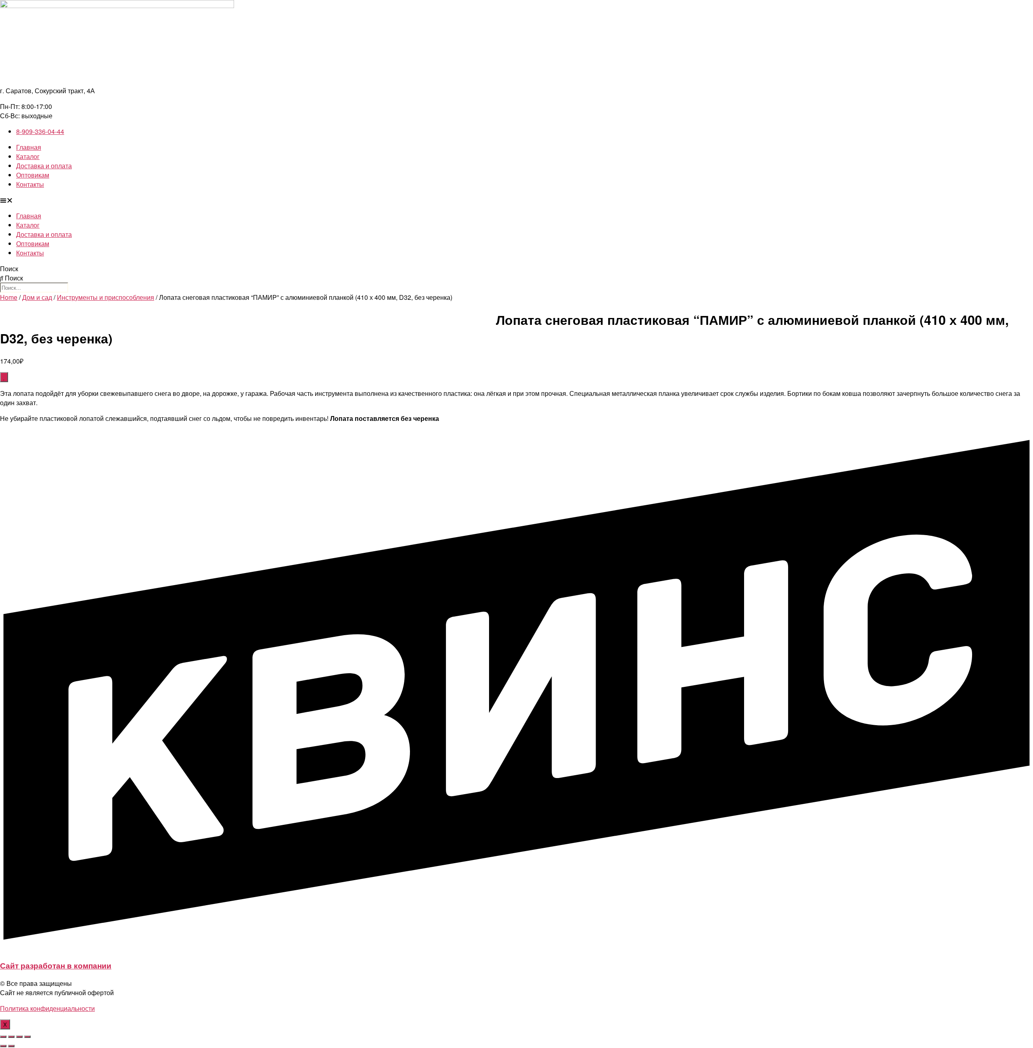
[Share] (11, 1036)
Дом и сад (37, 297)
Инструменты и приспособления (105, 297)
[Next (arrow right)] (11, 1046)
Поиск (9, 268)
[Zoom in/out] (27, 1036)
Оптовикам (32, 175)
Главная (28, 147)
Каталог (28, 156)
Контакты (30, 184)
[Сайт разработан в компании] (516, 947)
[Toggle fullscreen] (19, 1036)
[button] (516, 200)
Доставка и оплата (44, 165)
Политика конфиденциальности (47, 1008)
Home (8, 297)
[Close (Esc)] (3, 1036)
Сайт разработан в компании (55, 965)
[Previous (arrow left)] (3, 1046)
